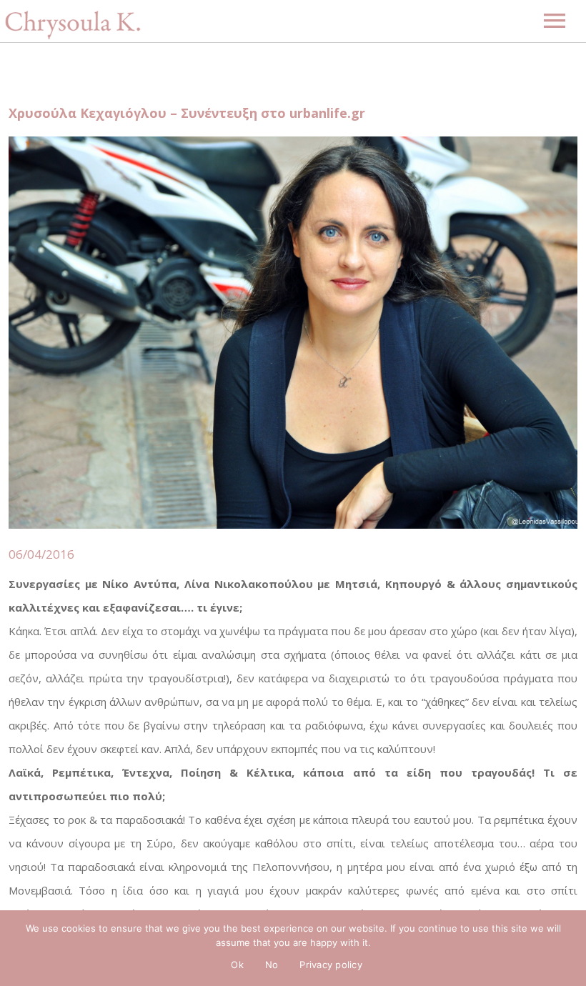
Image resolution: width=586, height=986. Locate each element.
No (272, 964)
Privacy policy (330, 964)
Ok (237, 964)
